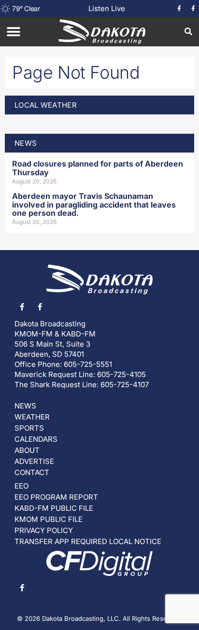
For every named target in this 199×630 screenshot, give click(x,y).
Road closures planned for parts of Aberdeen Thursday (97, 168)
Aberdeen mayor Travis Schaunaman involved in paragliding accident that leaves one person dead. (94, 204)
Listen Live (106, 8)
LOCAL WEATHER (45, 105)
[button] (13, 31)
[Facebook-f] (179, 8)
